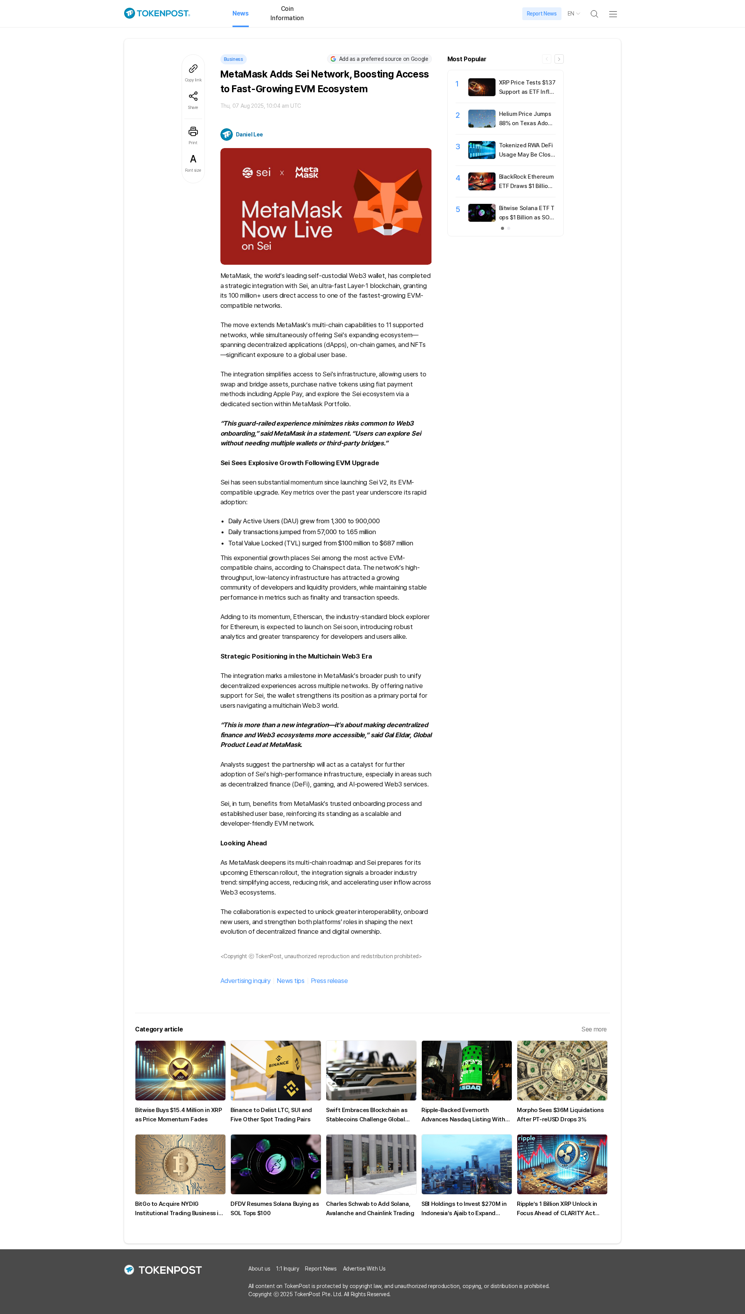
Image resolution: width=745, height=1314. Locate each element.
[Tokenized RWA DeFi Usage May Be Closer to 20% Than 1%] (482, 157)
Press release (329, 981)
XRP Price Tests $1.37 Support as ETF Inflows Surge (527, 92)
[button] (559, 59)
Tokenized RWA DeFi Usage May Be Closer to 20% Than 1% (526, 154)
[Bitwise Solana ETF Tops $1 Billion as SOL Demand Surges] (482, 220)
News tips (290, 981)
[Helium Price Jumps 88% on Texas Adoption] (482, 125)
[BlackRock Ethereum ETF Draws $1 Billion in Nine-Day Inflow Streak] (482, 188)
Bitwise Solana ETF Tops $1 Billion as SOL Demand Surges (526, 217)
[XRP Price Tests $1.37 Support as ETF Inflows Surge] (482, 94)
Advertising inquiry (245, 981)
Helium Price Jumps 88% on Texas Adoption (527, 123)
